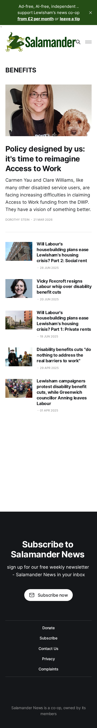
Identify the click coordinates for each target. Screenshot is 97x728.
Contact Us (48, 648)
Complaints (48, 669)
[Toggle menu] (88, 42)
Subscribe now (53, 595)
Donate (48, 627)
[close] (90, 12)
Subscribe (48, 638)
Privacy (48, 658)
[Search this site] (78, 42)
